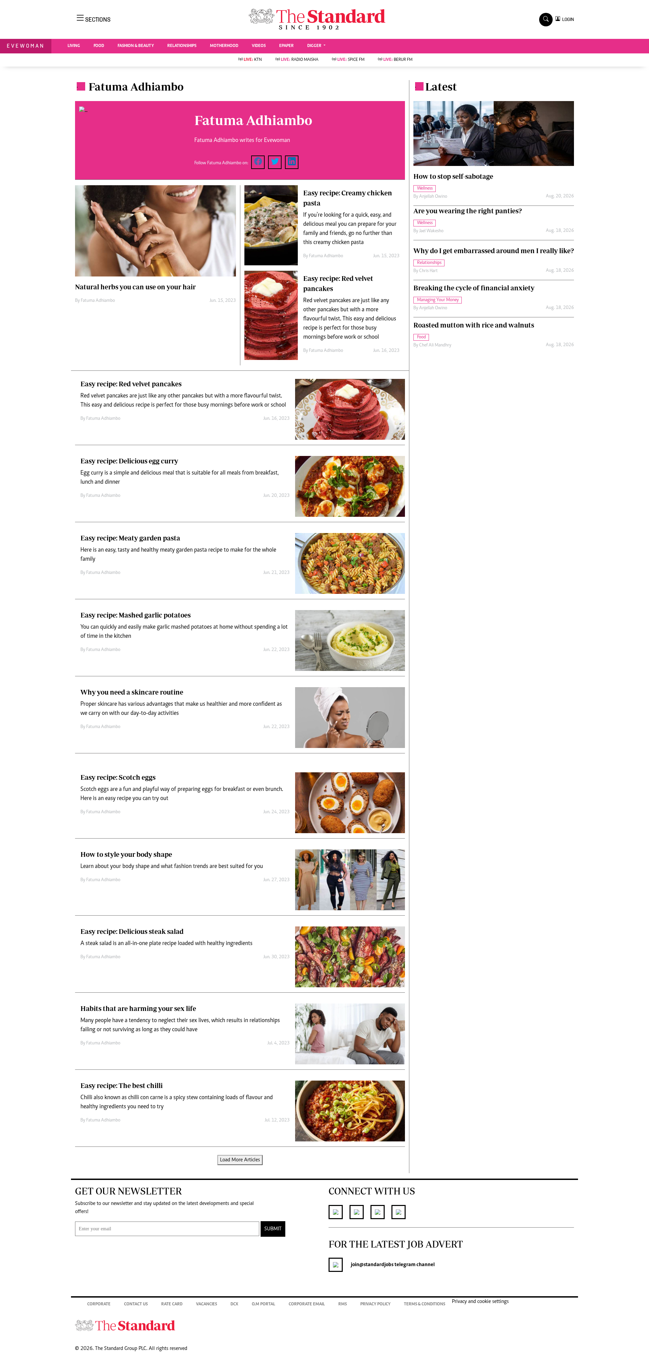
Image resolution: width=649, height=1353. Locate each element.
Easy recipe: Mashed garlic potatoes (135, 615)
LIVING (74, 46)
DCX (234, 1304)
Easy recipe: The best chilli (121, 1085)
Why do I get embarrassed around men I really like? (493, 251)
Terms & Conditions (424, 1304)
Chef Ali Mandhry (435, 345)
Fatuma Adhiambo (98, 300)
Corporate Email (307, 1304)
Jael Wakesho (431, 231)
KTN (253, 60)
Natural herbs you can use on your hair (135, 287)
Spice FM (350, 60)
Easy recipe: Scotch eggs (117, 777)
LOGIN (567, 19)
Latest (441, 86)
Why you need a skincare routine (131, 692)
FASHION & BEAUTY (136, 46)
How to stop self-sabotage (453, 176)
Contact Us (136, 1304)
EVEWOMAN (26, 46)
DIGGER (314, 46)
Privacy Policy (375, 1304)
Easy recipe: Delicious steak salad (132, 931)
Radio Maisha (299, 60)
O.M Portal (263, 1304)
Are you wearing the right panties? (467, 211)
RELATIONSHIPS (181, 46)
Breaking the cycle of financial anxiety (473, 288)
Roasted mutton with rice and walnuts (473, 325)
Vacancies (206, 1304)
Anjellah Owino (433, 196)
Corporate (99, 1304)
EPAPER (286, 46)
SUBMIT (273, 1229)
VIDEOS (259, 46)
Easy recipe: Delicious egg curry (129, 461)
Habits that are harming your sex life (138, 1008)
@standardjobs (376, 1264)
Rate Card (172, 1304)
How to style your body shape (126, 854)
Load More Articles (240, 1160)
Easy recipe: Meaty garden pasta (130, 538)
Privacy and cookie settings (480, 1301)
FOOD (99, 46)
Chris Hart (428, 271)
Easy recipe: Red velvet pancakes (131, 384)
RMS (342, 1304)
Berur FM (397, 60)
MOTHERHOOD (224, 46)
